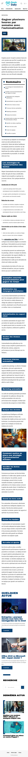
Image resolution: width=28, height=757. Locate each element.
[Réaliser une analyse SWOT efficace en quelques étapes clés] (14, 707)
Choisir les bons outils (11, 126)
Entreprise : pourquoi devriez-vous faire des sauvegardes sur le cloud (14, 619)
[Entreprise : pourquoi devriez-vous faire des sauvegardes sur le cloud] (14, 606)
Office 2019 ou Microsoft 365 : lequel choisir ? (13, 657)
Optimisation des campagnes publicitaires (13, 97)
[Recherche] (21, 3)
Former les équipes (10, 130)
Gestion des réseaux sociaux (13, 104)
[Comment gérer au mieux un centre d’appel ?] (14, 727)
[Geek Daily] (11, 3)
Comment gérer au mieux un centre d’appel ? (13, 736)
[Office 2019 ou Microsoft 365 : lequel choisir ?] (14, 645)
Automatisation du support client (14, 101)
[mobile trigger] (3, 3)
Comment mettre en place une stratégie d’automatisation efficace (14, 119)
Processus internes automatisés (13, 108)
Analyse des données (11, 115)
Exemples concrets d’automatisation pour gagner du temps (13, 92)
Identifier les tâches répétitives (13, 123)
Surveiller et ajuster (11, 133)
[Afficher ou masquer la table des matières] (23, 82)
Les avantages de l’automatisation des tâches (14, 87)
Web (4, 33)
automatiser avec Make (11, 239)
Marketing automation (11, 111)
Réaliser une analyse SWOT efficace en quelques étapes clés (12, 716)
